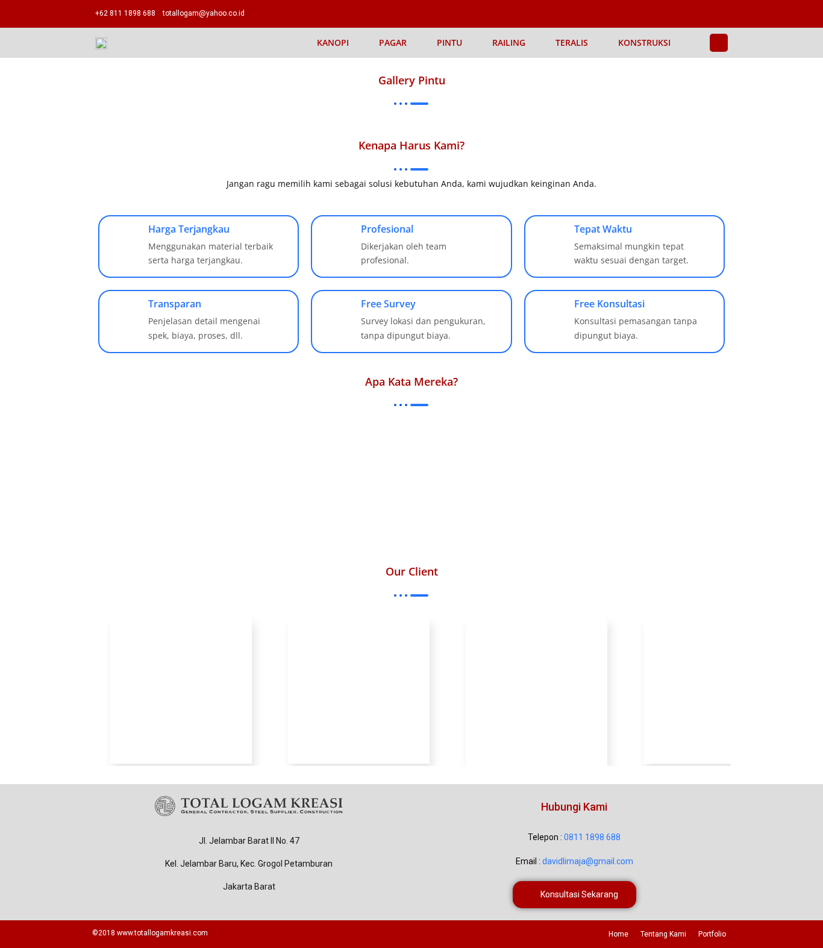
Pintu (449, 42)
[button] (574, 894)
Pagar (393, 42)
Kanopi (333, 42)
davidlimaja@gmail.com (587, 861)
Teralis (571, 42)
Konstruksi (644, 42)
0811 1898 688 (592, 837)
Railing (508, 42)
